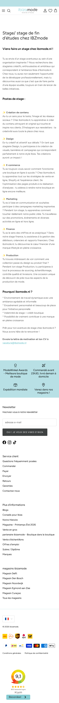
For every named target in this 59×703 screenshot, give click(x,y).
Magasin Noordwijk (13, 583)
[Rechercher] (10, 10)
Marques (7, 554)
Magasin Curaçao (12, 593)
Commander (9, 466)
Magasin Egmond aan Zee (16, 588)
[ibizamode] (27, 10)
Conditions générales (12, 653)
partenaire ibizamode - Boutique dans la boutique (28, 534)
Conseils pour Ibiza (12, 514)
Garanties (8, 485)
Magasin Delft (10, 573)
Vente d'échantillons (13, 539)
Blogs (5, 510)
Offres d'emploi (11, 544)
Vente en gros (10, 529)
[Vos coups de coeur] (50, 10)
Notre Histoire (10, 519)
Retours (7, 481)
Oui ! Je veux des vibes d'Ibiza (25, 432)
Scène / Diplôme (11, 549)
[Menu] (3, 10)
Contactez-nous (11, 490)
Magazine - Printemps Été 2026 (19, 524)
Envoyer (7, 476)
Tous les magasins (12, 598)
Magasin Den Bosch (13, 578)
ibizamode (14, 627)
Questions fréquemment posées (20, 461)
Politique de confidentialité (36, 653)
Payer (5, 471)
